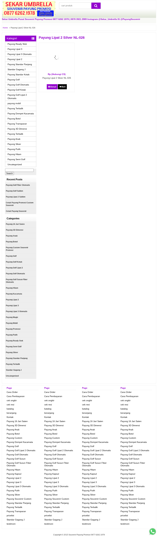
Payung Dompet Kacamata (21, 113)
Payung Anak (14, 139)
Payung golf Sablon (14, 191)
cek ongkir (12, 400)
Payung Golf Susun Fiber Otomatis (16, 280)
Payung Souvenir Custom (19, 499)
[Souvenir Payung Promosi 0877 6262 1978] (29, 15)
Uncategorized (15, 164)
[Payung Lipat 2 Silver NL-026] (56, 71)
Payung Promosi (13, 329)
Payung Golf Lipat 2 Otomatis (17, 96)
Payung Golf (14, 79)
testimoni (11, 524)
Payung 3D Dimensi (17, 129)
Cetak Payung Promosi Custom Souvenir (19, 204)
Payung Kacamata (14, 294)
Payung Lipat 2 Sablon (15, 197)
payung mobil (14, 103)
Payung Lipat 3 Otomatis (20, 54)
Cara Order (12, 392)
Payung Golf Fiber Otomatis (18, 185)
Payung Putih (14, 149)
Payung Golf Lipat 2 (14, 268)
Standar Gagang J (16, 69)
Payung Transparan (17, 123)
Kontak (10, 417)
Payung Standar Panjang (20, 64)
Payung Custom (14, 438)
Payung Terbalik (15, 108)
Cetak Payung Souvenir (16, 211)
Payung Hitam (14, 154)
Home (5, 28)
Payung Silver (14, 144)
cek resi (10, 404)
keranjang (11, 413)
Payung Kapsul (14, 474)
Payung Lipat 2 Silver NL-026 (56, 78)
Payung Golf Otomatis (18, 84)
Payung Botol (14, 118)
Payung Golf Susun (16, 458)
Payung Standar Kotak (18, 74)
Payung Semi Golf (16, 159)
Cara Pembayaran (16, 396)
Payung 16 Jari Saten (15, 224)
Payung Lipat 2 (15, 59)
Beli (64, 86)
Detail (53, 86)
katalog (10, 409)
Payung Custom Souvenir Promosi (17, 248)
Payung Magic (12, 317)
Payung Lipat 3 (15, 49)
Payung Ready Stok (17, 44)
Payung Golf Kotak (17, 90)
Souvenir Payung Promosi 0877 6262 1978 (87, 535)
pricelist (10, 515)
